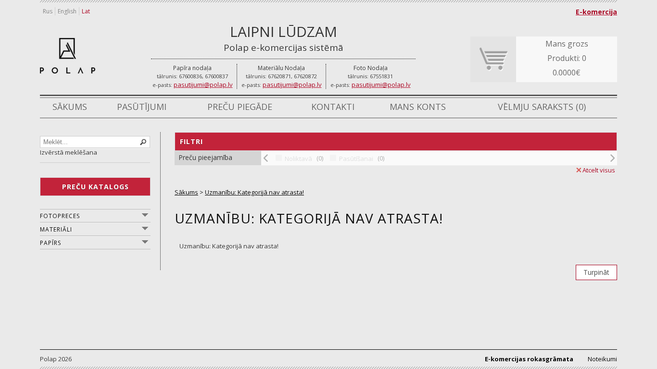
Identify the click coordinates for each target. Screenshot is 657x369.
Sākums (69, 106)
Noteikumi (602, 359)
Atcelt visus (598, 170)
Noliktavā (298, 158)
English (67, 11)
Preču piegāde (239, 106)
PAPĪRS (50, 243)
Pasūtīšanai (356, 158)
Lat (86, 11)
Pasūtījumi (141, 106)
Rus (47, 11)
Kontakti (332, 106)
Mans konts (418, 106)
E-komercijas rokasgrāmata (529, 359)
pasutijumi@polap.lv (203, 84)
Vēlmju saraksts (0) (542, 106)
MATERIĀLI (56, 229)
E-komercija (596, 11)
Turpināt (596, 272)
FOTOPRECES (60, 216)
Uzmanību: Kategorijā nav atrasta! (254, 192)
